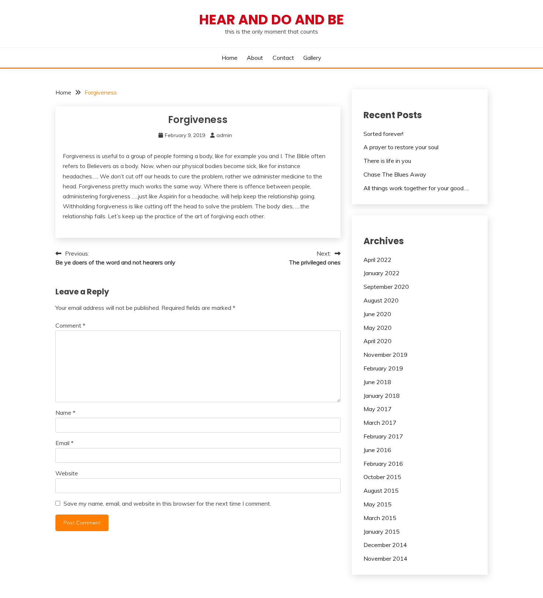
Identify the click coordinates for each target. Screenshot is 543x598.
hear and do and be (271, 19)
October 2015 (382, 477)
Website (66, 473)
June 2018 (377, 382)
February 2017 (383, 436)
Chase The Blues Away (394, 174)
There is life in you (387, 160)
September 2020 (386, 286)
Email (64, 443)
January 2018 (381, 395)
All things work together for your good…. (416, 188)
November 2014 (385, 558)
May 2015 (377, 504)
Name (65, 412)
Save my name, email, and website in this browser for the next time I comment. (167, 503)
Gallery (312, 57)
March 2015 (379, 518)
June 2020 (377, 314)
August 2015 (381, 490)
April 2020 (377, 341)
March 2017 (379, 422)
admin (224, 135)
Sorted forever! (383, 133)
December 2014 (385, 545)
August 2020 (381, 300)
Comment (70, 325)
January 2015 (381, 531)
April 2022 (377, 259)
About (255, 57)
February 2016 (383, 463)
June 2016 (377, 450)
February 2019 (383, 368)
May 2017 (377, 409)
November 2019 (385, 354)
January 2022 (381, 273)
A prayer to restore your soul (400, 147)
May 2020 (377, 327)
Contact (283, 57)
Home (230, 57)
